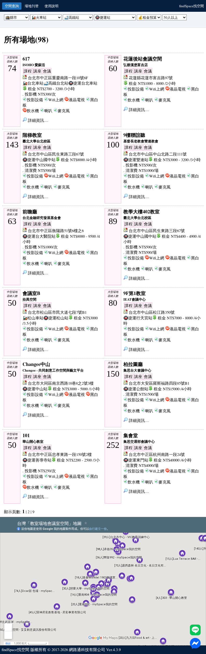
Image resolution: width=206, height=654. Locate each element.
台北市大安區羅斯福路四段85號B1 (159, 383)
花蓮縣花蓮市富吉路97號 (151, 77)
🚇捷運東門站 (135, 460)
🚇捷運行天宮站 (137, 317)
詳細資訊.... (37, 120)
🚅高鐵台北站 (55, 83)
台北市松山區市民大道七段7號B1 (57, 312)
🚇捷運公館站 (135, 388)
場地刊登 (32, 5)
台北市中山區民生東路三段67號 (56, 154)
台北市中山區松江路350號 (152, 312)
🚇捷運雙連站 (135, 159)
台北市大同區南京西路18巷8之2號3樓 (61, 383)
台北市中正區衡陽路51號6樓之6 (56, 230)
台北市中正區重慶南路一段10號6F (58, 77)
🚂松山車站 (33, 317)
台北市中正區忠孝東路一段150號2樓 (60, 454)
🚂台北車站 (33, 83)
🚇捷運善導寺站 (37, 460)
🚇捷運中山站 (35, 388)
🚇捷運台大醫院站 (39, 236)
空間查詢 (12, 5)
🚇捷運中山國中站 (39, 159)
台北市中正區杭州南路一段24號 (157, 454)
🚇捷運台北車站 (82, 83)
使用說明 (51, 5)
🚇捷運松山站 (55, 317)
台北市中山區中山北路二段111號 (158, 154)
